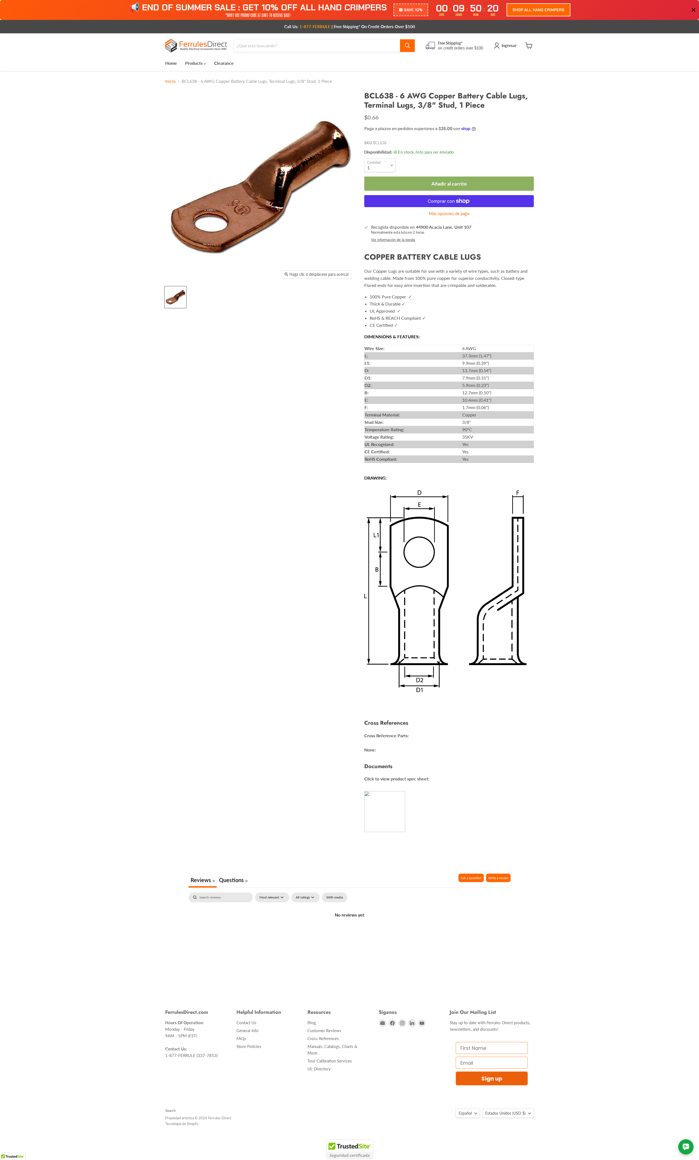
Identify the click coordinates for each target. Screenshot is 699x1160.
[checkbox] (334, 897)
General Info (247, 1030)
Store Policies (248, 1046)
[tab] (233, 881)
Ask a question (471, 878)
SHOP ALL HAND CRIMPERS (538, 9)
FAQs (241, 1038)
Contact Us (246, 1022)
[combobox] (317, 45)
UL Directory (319, 1068)
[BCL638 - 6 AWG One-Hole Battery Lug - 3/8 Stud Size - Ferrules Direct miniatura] (175, 297)
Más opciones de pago (449, 213)
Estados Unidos (505, 1113)
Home (171, 63)
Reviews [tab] (203, 880)
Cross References (323, 1038)
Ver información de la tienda (393, 240)
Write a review (498, 878)
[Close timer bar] (693, 10)
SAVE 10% (413, 9)
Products (194, 63)
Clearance (224, 63)
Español (465, 1113)
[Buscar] (407, 45)
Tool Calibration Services (329, 1060)
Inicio (170, 81)
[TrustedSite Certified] (350, 1149)
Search (170, 1110)
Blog (311, 1022)
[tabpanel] (349, 933)
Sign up (491, 1078)
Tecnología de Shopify (182, 1123)
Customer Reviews (324, 1030)
